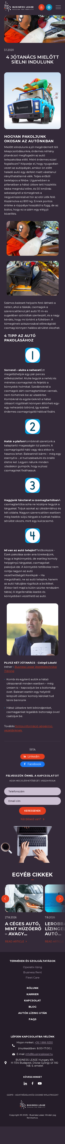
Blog (32, 1006)
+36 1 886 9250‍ (44, 1042)
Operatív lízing (32, 967)
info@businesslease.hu (39, 1054)
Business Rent (32, 972)
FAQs (32, 1019)
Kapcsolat (32, 1000)
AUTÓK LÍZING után (32, 1013)
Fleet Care (33, 977)
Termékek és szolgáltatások (32, 961)
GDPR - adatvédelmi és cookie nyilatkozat (32, 1095)
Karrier (33, 994)
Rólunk (32, 988)
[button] (49, 7)
